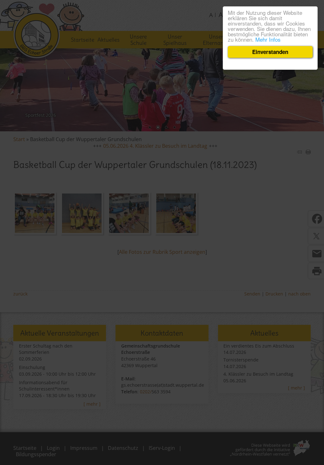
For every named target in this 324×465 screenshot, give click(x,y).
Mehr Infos (268, 39)
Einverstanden (270, 52)
